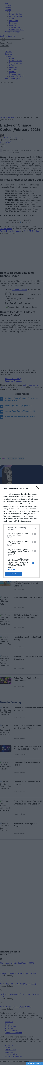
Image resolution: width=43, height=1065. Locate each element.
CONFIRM (13, 574)
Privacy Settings (35, 1063)
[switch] (34, 534)
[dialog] (21, 532)
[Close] (38, 488)
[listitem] (21, 528)
